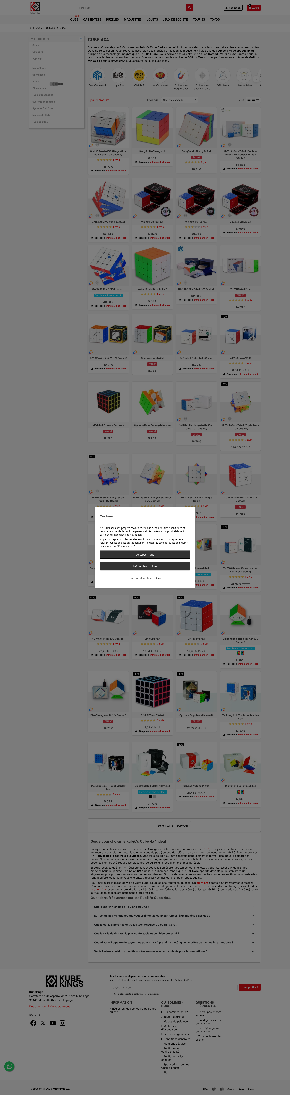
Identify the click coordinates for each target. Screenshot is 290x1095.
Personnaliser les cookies (145, 578)
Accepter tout (145, 554)
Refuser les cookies (145, 566)
